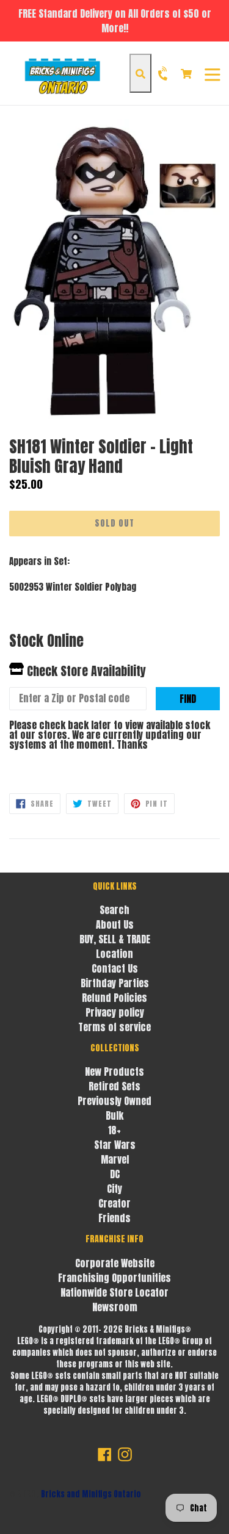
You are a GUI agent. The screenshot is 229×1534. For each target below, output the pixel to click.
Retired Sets (114, 1086)
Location (114, 953)
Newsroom (114, 1307)
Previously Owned (114, 1100)
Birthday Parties (115, 983)
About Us (115, 924)
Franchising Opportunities (114, 1277)
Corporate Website (114, 1263)
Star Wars (115, 1144)
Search (114, 909)
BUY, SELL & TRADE (114, 939)
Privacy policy (114, 1012)
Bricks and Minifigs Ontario (91, 1494)
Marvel (115, 1159)
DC (115, 1174)
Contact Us (115, 968)
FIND (188, 698)
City (114, 1188)
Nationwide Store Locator (114, 1292)
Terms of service (114, 1027)
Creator (114, 1203)
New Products (114, 1071)
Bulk (114, 1115)
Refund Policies (114, 997)
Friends (114, 1218)
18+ (114, 1130)
